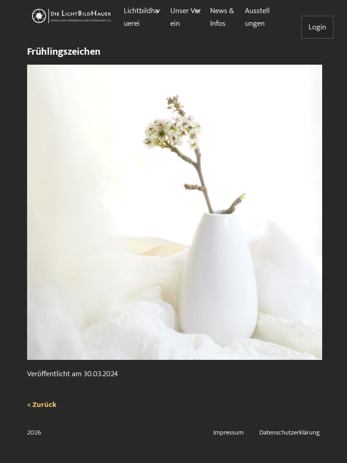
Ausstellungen (257, 17)
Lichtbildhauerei (141, 17)
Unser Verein (185, 17)
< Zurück (41, 404)
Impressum (228, 432)
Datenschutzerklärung (289, 432)
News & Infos (222, 17)
